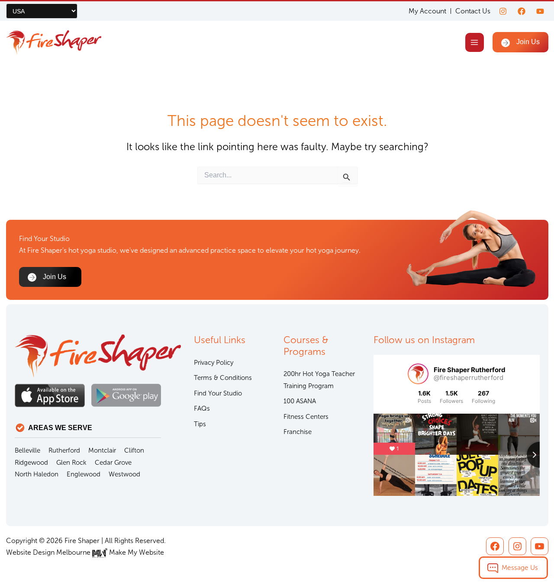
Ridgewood (31, 462)
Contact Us (472, 11)
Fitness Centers (306, 417)
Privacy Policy (213, 362)
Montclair (102, 450)
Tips (200, 424)
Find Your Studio (218, 393)
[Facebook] (521, 11)
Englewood (83, 474)
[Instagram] (503, 11)
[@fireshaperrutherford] (418, 373)
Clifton (134, 450)
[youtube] (540, 11)
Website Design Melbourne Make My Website (85, 552)
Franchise (297, 432)
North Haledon (36, 474)
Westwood (124, 474)
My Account (427, 11)
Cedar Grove (113, 462)
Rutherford (64, 450)
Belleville (27, 450)
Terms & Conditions (223, 378)
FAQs (202, 408)
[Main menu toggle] (474, 42)
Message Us (520, 567)
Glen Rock (71, 462)
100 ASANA (299, 401)
